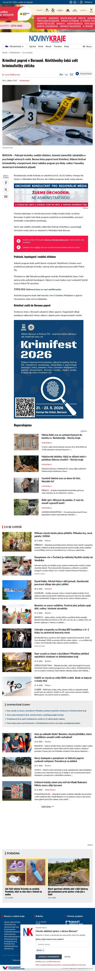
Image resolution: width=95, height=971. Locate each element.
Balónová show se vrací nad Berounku (43, 289)
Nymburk (48, 589)
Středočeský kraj (11, 946)
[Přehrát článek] (77, 73)
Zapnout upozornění (48, 957)
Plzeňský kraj (9, 944)
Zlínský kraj (8, 948)
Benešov (48, 613)
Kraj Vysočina (9, 929)
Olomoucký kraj (10, 939)
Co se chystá (27, 52)
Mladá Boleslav (50, 790)
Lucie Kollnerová (12, 74)
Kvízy (66, 46)
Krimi (40, 46)
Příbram (48, 541)
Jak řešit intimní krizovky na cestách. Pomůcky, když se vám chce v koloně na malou (23, 891)
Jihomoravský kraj (11, 927)
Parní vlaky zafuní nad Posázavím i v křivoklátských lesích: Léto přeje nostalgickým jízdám (43, 723)
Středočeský (15, 46)
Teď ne (67, 957)
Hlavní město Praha (12, 922)
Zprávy (32, 46)
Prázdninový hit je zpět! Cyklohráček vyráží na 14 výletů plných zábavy (36, 719)
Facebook (71, 2)
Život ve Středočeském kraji (56, 240)
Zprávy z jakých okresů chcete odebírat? (50, 939)
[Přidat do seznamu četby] (71, 74)
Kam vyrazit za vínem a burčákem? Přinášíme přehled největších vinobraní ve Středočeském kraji (46, 711)
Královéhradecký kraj (12, 931)
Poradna (58, 46)
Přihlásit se (88, 2)
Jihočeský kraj (10, 924)
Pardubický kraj (10, 941)
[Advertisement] (47, 827)
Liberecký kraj (9, 934)
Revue (48, 46)
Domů (4, 52)
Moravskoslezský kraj (12, 936)
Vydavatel (17, 960)
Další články (46, 806)
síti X (38, 247)
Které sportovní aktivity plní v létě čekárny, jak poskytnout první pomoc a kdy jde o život (68, 891)
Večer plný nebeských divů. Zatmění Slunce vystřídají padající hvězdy (35, 715)
